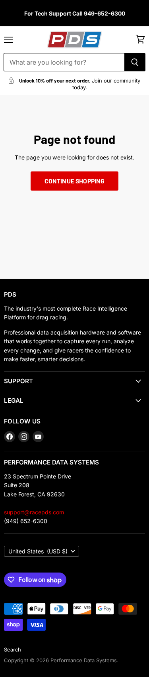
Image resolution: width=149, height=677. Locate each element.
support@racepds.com (34, 512)
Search (12, 649)
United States (38, 551)
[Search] (134, 62)
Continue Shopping (75, 181)
